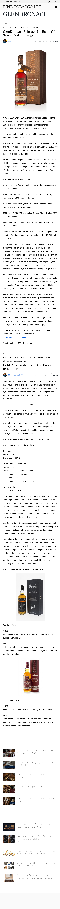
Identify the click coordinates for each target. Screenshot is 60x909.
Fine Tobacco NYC (12, 898)
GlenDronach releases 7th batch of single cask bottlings (28, 33)
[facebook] (46, 2)
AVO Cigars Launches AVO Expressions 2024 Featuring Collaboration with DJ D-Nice (36, 839)
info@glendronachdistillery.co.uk (19, 337)
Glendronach (35, 27)
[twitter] (49, 2)
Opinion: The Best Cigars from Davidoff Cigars (35, 799)
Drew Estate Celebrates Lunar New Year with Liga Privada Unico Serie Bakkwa (36, 876)
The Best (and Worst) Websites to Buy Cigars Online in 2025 (35, 751)
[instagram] (52, 2)
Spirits (24, 27)
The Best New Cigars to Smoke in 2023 (35, 786)
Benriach (33, 357)
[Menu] (56, 7)
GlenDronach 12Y (20, 361)
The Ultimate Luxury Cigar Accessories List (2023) (35, 763)
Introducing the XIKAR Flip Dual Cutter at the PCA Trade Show (36, 864)
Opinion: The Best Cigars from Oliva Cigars (34, 775)
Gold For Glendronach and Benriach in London (29, 367)
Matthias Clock (15, 41)
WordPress (16, 901)
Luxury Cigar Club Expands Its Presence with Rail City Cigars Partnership (36, 852)
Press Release (11, 27)
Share (55, 42)
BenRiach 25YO (44, 357)
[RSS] (56, 1)
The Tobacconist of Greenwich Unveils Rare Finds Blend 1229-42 (35, 825)
